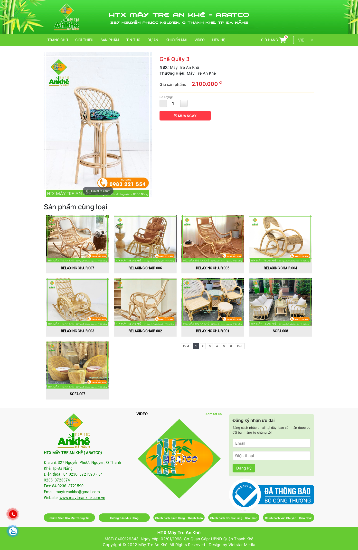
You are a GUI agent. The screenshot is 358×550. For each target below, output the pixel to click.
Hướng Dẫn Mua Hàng (124, 518)
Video (200, 40)
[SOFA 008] (280, 301)
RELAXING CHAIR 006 (145, 268)
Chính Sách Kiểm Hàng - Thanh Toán (179, 518)
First (186, 346)
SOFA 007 (77, 394)
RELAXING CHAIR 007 (77, 268)
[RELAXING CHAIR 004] (280, 238)
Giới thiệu (84, 40)
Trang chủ (57, 40)
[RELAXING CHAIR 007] (77, 238)
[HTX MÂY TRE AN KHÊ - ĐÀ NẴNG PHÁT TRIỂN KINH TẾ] (179, 459)
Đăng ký (244, 468)
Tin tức (133, 40)
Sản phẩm (110, 40)
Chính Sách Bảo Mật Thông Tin (69, 518)
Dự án (153, 40)
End (239, 346)
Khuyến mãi (176, 40)
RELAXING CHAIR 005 (212, 268)
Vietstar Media (241, 544)
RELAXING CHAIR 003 (77, 331)
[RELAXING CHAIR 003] (77, 301)
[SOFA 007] (77, 364)
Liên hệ (218, 40)
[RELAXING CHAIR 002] (145, 301)
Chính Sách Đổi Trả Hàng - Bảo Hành (233, 518)
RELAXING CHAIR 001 (212, 331)
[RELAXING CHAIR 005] (212, 238)
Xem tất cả (213, 414)
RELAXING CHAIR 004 (280, 268)
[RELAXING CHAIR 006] (145, 238)
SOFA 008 (280, 331)
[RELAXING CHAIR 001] (212, 301)
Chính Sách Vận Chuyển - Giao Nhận (288, 518)
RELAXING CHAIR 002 (145, 331)
